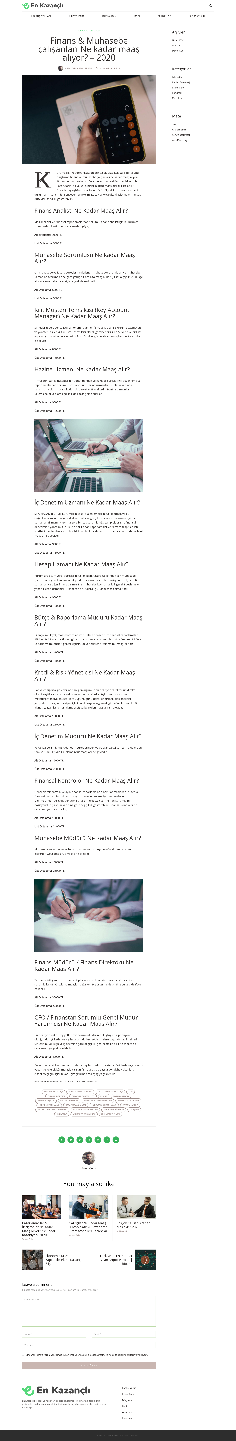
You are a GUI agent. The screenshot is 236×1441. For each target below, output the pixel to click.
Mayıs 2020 (178, 50)
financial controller (83, 1096)
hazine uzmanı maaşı (49, 1105)
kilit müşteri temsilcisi (85, 1110)
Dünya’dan (109, 16)
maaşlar (134, 1110)
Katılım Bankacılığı (181, 82)
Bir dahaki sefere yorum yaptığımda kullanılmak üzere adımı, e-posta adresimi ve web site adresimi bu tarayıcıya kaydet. (87, 1354)
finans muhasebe (69, 1101)
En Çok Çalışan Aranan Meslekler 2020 (134, 1225)
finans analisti (121, 1096)
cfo (130, 1092)
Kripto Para (76, 16)
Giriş (174, 124)
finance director (57, 1096)
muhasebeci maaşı (110, 1114)
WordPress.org (180, 140)
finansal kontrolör (128, 1101)
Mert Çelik (71, 68)
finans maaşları (46, 1101)
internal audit (130, 1105)
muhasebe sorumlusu (84, 1114)
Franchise (164, 16)
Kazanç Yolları (41, 16)
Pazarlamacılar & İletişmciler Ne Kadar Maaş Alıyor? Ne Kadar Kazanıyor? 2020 (38, 1229)
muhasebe (62, 1114)
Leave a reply (104, 68)
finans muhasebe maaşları (98, 1101)
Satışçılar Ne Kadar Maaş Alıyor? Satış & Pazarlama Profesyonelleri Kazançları (88, 1227)
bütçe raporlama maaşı (110, 1092)
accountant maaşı (53, 1092)
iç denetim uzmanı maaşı (104, 1105)
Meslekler (95, 30)
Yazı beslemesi (179, 129)
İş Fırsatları (197, 16)
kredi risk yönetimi (114, 1110)
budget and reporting (80, 1092)
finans (103, 1096)
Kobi (137, 16)
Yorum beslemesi (181, 134)
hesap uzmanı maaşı (76, 1105)
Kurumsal (83, 30)
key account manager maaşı (52, 1110)
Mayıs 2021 (178, 45)
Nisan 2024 (178, 40)
